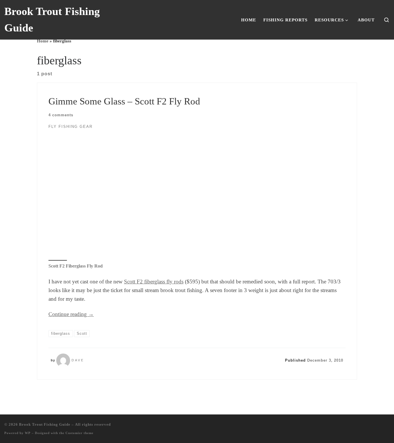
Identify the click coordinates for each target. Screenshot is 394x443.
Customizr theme (79, 433)
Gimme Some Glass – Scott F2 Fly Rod (124, 101)
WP (28, 433)
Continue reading (71, 314)
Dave (78, 360)
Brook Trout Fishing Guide (44, 424)
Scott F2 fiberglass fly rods (153, 281)
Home (42, 40)
